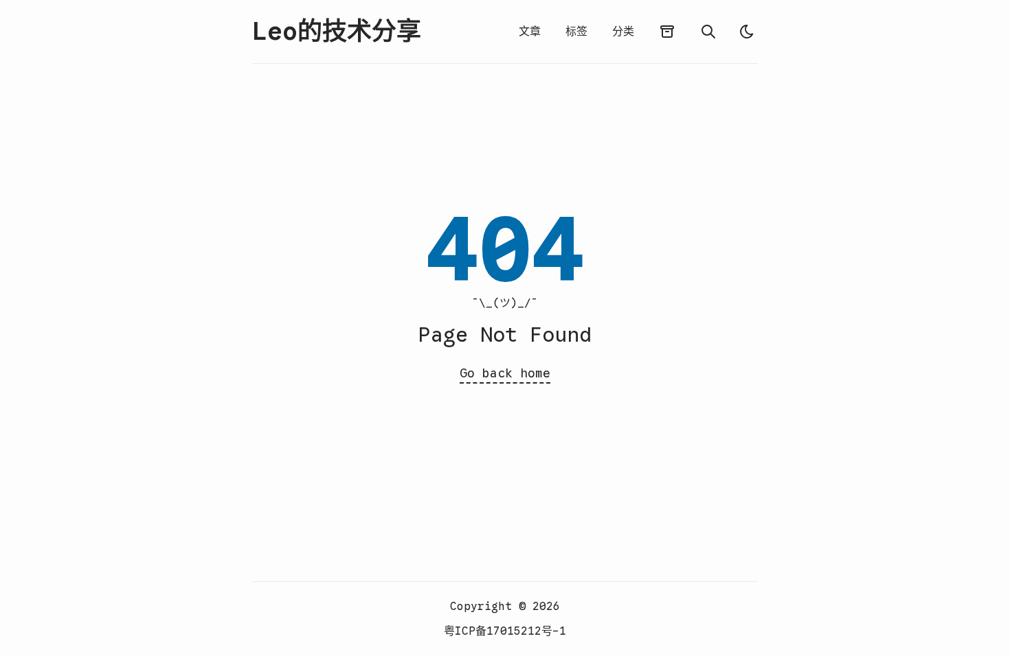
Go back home (505, 373)
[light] (747, 32)
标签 (576, 31)
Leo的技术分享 (336, 31)
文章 (530, 31)
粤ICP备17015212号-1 (505, 631)
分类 (623, 31)
